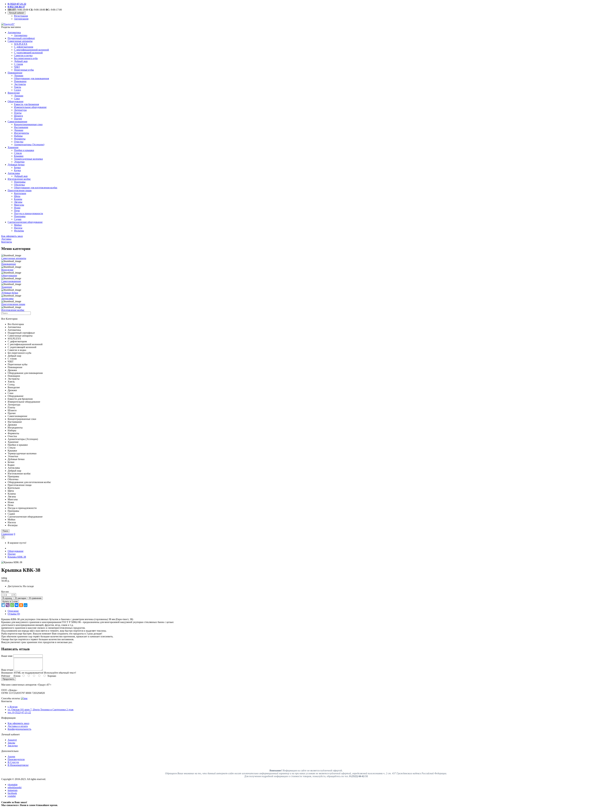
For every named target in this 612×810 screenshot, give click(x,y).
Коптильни (20, 193)
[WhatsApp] (12, 605)
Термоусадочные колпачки (28, 159)
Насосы (18, 227)
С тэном (18, 64)
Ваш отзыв (7, 669)
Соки (17, 98)
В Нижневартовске (18, 765)
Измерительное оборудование (30, 107)
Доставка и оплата (18, 726)
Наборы (18, 136)
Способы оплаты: (10, 698)
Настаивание (21, 127)
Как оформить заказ (18, 723)
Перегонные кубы (24, 69)
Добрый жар (21, 61)
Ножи (17, 207)
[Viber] (8, 605)
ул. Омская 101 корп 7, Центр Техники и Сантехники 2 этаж (40, 709)
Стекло (18, 153)
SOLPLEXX (20, 44)
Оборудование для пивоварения (31, 78)
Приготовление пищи (20, 190)
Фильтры (19, 230)
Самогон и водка (23, 55)
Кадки (17, 170)
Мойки (18, 225)
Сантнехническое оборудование (25, 222)
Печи (17, 210)
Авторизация (21, 18)
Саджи (17, 219)
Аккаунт (12, 740)
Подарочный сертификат (21, 38)
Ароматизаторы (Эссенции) (29, 144)
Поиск (5, 531)
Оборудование (15, 101)
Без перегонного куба (26, 58)
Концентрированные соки (28, 124)
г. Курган (13, 706)
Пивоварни (20, 81)
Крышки (18, 156)
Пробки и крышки (24, 150)
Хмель (17, 87)
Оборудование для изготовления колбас (35, 187)
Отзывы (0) (14, 613)
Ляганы (18, 202)
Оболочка (19, 184)
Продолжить (9, 679)
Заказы (11, 742)
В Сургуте (13, 762)
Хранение (13, 147)
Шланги (18, 115)
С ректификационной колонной (31, 49)
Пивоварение (15, 72)
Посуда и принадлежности (28, 213)
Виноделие (14, 92)
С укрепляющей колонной (28, 52)
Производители (16, 759)
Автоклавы (14, 173)
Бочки (17, 167)
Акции (11, 756)
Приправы (20, 181)
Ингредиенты (21, 133)
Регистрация (21, 16)
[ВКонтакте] (16, 605)
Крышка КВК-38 (17, 556)
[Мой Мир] (25, 605)
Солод (17, 90)
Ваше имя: (7, 656)
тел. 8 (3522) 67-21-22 (19, 712)
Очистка (18, 141)
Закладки (13, 745)
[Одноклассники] (21, 605)
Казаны (18, 199)
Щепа (17, 196)
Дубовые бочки (16, 164)
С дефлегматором (23, 46)
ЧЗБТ (17, 67)
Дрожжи (18, 75)
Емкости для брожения (26, 104)
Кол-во (5, 591)
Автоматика (14, 32)
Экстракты (20, 84)
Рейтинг (5, 676)
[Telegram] (3, 605)
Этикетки (19, 161)
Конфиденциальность (19, 729)
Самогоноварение (17, 121)
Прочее (18, 118)
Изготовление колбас (19, 179)
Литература (20, 110)
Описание (13, 611)
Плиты (18, 113)
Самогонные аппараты (20, 41)
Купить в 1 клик (10, 601)
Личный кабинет (16, 13)
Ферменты (20, 138)
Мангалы (19, 204)
